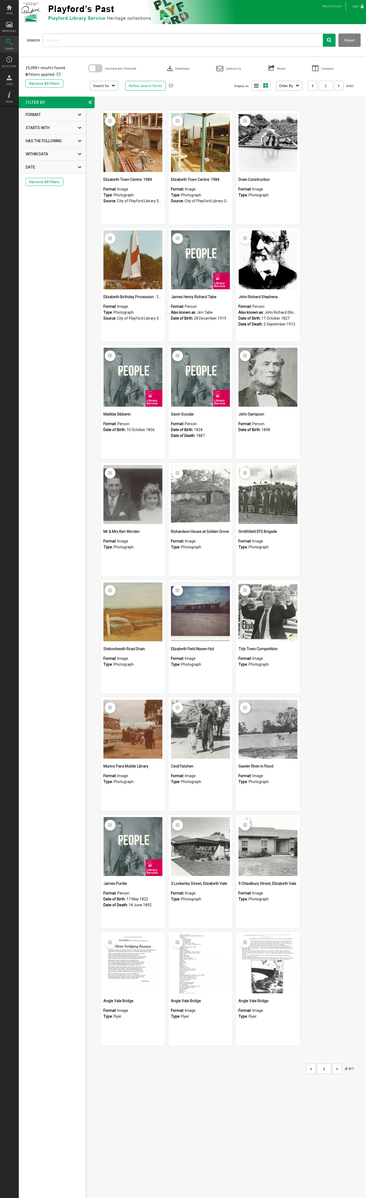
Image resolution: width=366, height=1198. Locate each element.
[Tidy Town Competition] (267, 611)
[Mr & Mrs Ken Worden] (132, 494)
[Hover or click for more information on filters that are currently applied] (58, 74)
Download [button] (177, 68)
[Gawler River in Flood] (267, 729)
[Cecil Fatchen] (200, 729)
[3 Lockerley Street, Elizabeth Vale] (200, 846)
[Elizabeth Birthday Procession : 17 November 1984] (132, 259)
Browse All (9, 31)
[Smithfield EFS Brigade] (267, 494)
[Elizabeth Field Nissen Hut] (200, 611)
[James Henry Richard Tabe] (200, 259)
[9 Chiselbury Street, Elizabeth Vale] (267, 846)
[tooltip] (171, 85)
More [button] (9, 101)
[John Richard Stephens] (267, 259)
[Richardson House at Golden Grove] (200, 494)
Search (9, 48)
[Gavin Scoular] (200, 377)
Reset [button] (349, 40)
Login (9, 84)
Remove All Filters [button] (44, 83)
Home (9, 13)
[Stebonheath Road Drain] (132, 611)
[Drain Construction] (267, 142)
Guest (338, 6)
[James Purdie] (132, 846)
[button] (329, 40)
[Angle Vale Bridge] (132, 963)
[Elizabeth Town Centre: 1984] (132, 142)
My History (9, 66)
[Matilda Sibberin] (132, 377)
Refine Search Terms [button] (145, 85)
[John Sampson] (267, 377)
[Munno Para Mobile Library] (132, 729)
